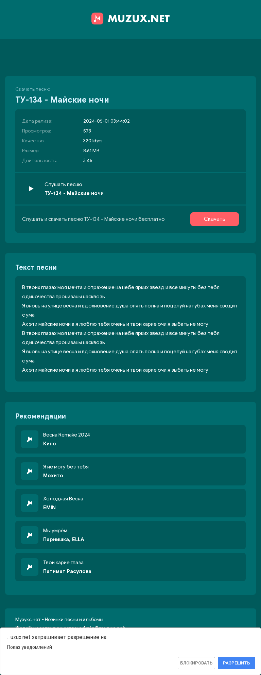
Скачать (214, 219)
